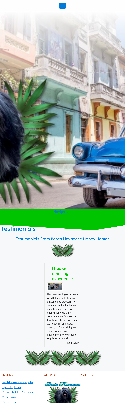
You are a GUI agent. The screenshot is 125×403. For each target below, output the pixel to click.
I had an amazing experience (62, 273)
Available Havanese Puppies (17, 382)
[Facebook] (62, 6)
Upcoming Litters (11, 387)
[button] (62, 220)
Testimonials (9, 397)
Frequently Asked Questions (17, 392)
